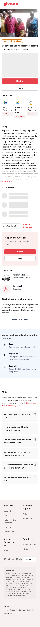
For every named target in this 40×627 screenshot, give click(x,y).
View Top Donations (11, 226)
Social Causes (29, 544)
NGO (6, 550)
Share (20, 88)
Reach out (27, 518)
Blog (6, 515)
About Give (9, 511)
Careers (7, 527)
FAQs (25, 514)
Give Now (20, 81)
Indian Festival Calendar (10, 521)
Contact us (9, 531)
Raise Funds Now (20, 319)
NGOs (25, 549)
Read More (7, 181)
